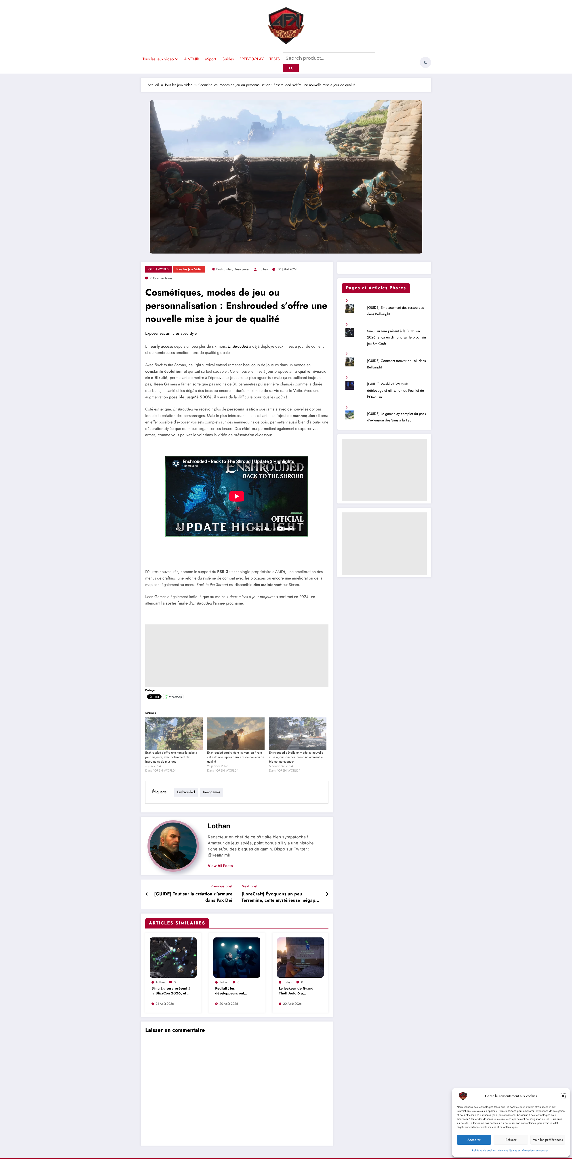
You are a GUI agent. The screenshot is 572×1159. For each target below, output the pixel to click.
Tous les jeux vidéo (158, 59)
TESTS (274, 59)
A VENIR (191, 59)
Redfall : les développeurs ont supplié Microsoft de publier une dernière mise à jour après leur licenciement (233, 991)
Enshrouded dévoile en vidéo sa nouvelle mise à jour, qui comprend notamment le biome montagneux (296, 757)
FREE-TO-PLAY (252, 59)
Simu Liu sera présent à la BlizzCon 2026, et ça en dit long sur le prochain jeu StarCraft (171, 991)
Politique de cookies (484, 1150)
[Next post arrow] (327, 894)
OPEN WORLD (158, 269)
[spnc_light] (425, 62)
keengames (242, 269)
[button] (563, 1096)
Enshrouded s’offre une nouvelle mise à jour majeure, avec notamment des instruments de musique (171, 757)
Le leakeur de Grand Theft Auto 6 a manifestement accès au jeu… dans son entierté (298, 991)
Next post (249, 886)
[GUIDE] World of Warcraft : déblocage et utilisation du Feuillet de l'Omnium (395, 390)
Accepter (474, 1139)
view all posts (220, 866)
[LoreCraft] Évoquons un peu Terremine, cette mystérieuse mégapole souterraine (282, 898)
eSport (210, 59)
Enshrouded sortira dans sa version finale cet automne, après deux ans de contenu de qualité (235, 757)
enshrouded (224, 269)
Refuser (511, 1139)
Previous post (221, 886)
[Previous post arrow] (146, 894)
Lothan (263, 269)
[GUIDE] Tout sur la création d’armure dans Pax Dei (193, 897)
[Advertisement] (236, 655)
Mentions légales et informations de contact (523, 1150)
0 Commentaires (161, 278)
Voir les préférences (548, 1139)
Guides (228, 59)
